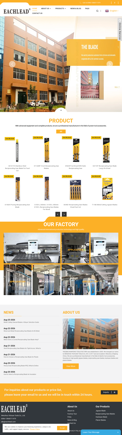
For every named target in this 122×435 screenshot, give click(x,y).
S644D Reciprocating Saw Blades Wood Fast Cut (75, 206)
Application (32, 249)
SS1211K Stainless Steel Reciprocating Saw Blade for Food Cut (17, 168)
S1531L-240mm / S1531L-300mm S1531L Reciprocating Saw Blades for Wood (46, 207)
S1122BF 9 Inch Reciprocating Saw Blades (46, 167)
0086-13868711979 (8, 419)
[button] (98, 11)
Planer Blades (101, 420)
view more (70, 366)
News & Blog (75, 8)
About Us (45, 8)
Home (34, 8)
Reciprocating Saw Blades (105, 414)
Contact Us (37, 13)
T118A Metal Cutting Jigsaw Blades (104, 205)
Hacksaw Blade (101, 417)
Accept (62, 428)
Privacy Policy (74, 431)
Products (59, 8)
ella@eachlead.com (8, 422)
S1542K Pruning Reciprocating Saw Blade (17, 206)
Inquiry (106, 392)
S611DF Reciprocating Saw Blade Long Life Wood (105, 167)
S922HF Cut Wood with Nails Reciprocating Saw (75, 167)
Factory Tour (72, 414)
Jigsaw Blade (101, 411)
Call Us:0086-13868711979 (91, 3)
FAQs (87, 8)
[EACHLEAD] (17, 11)
